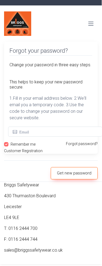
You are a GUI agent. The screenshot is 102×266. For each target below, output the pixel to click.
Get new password (74, 173)
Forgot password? (82, 144)
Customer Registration (23, 151)
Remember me (23, 144)
